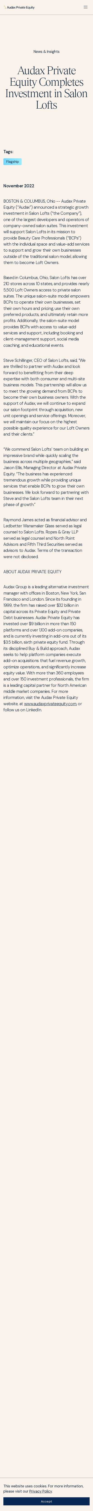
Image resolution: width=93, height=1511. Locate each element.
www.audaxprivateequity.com (50, 704)
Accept (46, 1501)
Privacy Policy (40, 1491)
